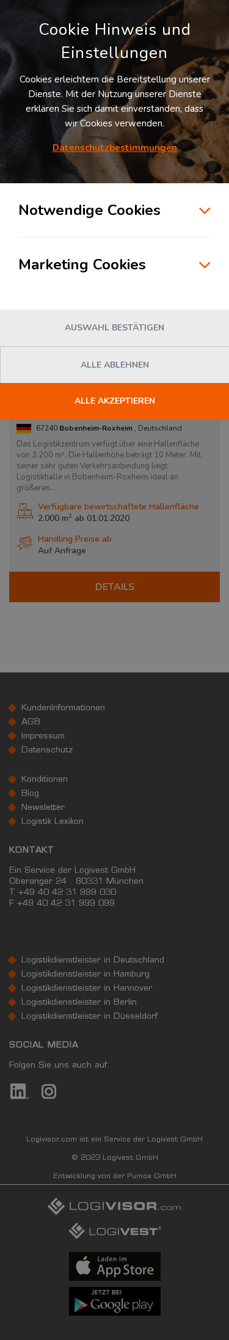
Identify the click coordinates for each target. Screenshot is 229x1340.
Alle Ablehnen (115, 365)
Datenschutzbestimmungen (115, 148)
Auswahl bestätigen (114, 327)
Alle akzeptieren (115, 401)
